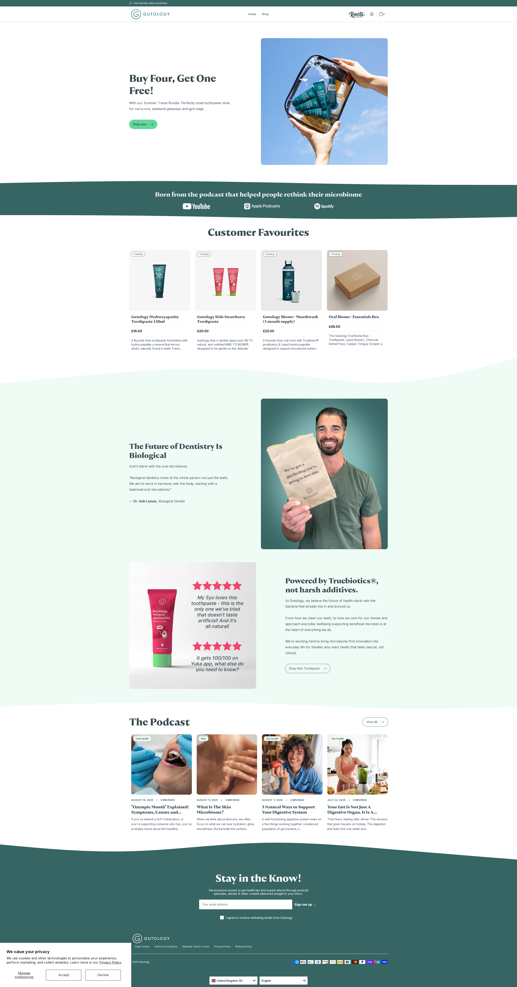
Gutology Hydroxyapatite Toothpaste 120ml (155, 319)
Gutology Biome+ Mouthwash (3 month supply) (290, 319)
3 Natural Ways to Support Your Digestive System (288, 810)
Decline (103, 975)
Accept (63, 975)
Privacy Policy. (110, 962)
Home (252, 14)
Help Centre (142, 946)
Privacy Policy (222, 946)
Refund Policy (243, 946)
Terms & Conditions (166, 946)
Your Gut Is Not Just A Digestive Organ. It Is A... (352, 810)
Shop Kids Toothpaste (304, 668)
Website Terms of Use (195, 946)
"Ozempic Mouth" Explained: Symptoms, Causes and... (160, 810)
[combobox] (233, 981)
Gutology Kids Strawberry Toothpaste (221, 319)
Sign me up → (305, 904)
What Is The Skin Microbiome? (214, 810)
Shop (265, 14)
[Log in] (372, 14)
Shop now (140, 124)
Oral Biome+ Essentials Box (354, 317)
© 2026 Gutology (139, 961)
